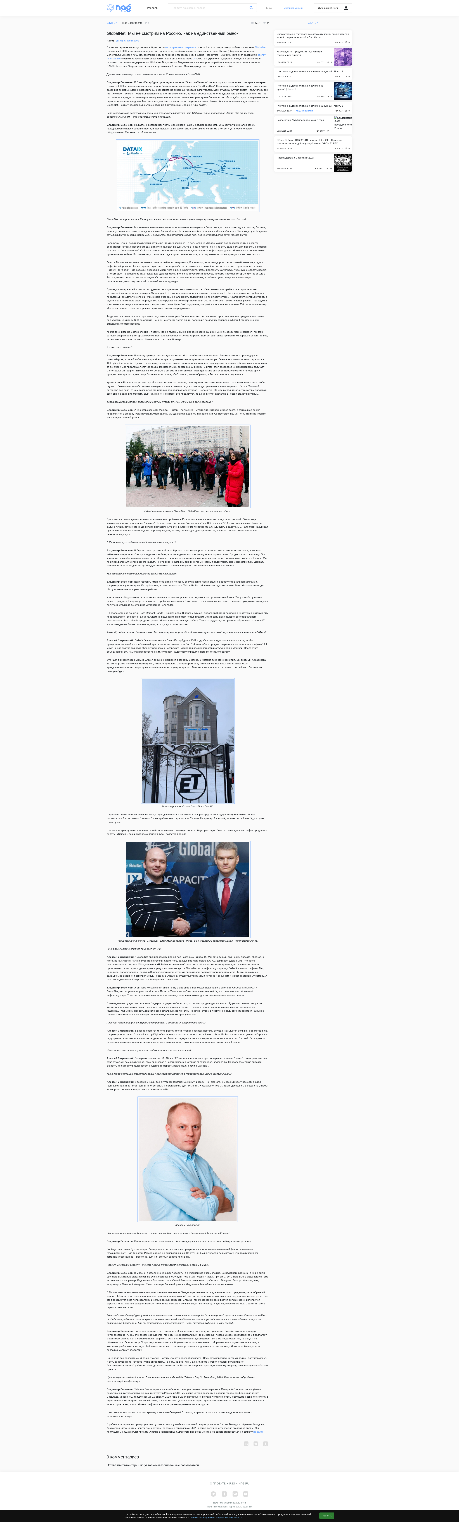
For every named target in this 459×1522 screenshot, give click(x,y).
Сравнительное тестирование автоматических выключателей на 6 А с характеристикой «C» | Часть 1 (313, 35)
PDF (147, 22)
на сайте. (259, 1431)
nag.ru (244, 1483)
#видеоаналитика (304, 111)
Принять (327, 1515)
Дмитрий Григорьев (127, 40)
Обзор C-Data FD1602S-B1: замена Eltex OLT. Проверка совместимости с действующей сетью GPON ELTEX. (309, 142)
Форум (269, 8)
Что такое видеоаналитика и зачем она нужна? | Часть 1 (310, 105)
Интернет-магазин (293, 8)
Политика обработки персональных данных (229, 1506)
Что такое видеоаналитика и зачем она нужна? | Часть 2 (300, 87)
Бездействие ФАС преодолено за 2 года (300, 119)
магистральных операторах (181, 47)
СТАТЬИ (112, 22)
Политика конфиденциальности (229, 1503)
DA (194, 58)
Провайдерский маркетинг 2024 (295, 157)
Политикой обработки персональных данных (216, 1517)
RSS (232, 1483)
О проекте (218, 1483)
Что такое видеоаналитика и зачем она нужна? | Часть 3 (310, 71)
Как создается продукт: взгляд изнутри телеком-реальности (299, 53)
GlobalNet (260, 47)
